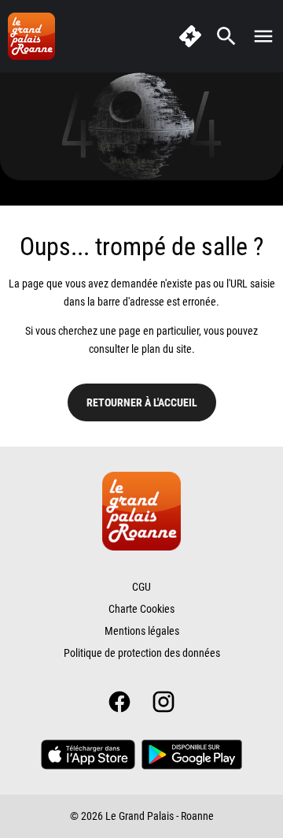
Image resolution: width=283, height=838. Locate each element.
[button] (141, 126)
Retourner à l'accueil (141, 402)
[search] (226, 36)
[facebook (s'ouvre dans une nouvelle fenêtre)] (119, 701)
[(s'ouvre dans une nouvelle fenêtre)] (88, 754)
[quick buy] (190, 36)
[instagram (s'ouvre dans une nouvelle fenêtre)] (163, 701)
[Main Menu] (263, 36)
